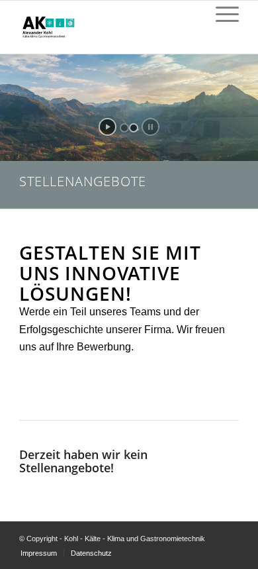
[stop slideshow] (150, 127)
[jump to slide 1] (124, 127)
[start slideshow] (107, 127)
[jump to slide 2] (133, 127)
